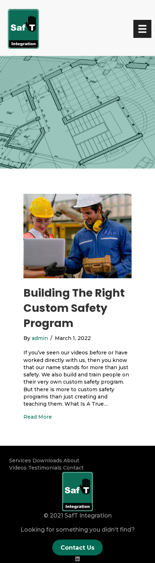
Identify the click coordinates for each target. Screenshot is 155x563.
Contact (73, 467)
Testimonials (45, 467)
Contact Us (77, 547)
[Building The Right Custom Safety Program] (77, 235)
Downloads (47, 460)
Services (20, 460)
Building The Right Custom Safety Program (74, 308)
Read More (37, 417)
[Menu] (142, 29)
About (71, 460)
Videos (18, 467)
